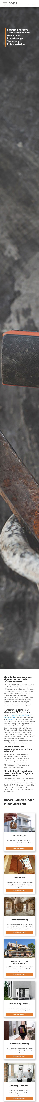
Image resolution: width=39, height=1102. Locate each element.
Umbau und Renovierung (19, 920)
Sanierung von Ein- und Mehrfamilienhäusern (19, 962)
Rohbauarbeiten (19, 878)
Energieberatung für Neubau (19, 1004)
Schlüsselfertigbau (19, 836)
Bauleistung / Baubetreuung (19, 1086)
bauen (10, 719)
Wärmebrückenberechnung (19, 1044)
